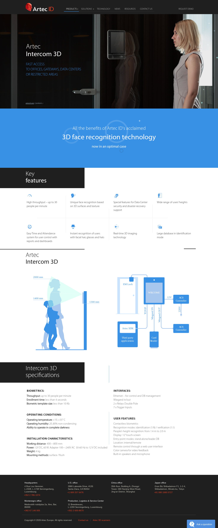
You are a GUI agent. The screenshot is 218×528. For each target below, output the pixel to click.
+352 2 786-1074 (32, 495)
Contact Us (146, 9)
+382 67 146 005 (32, 510)
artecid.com (30, 103)
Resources (130, 9)
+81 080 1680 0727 (163, 492)
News (117, 9)
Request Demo (186, 9)
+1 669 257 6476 (75, 492)
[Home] (40, 7)
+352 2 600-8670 (75, 510)
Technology (103, 9)
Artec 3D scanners (101, 520)
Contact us (83, 520)
